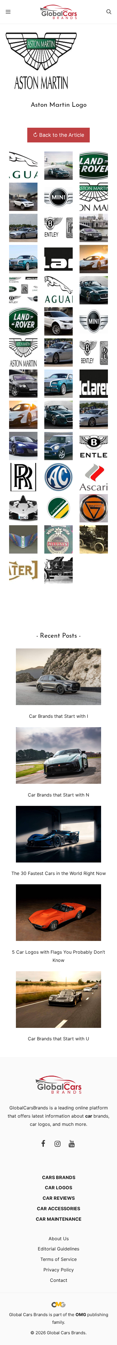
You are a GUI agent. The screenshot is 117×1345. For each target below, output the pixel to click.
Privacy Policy (58, 1270)
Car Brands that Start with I (58, 716)
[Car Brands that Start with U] (58, 1000)
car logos (40, 1124)
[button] (109, 12)
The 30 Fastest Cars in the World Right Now (58, 873)
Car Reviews (59, 1198)
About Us (59, 1238)
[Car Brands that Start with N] (58, 756)
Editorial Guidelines (58, 1249)
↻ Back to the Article (58, 135)
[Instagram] (57, 1144)
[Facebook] (43, 1144)
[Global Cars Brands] (58, 12)
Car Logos (58, 1187)
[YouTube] (71, 1144)
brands (96, 1116)
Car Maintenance (59, 1219)
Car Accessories (58, 1208)
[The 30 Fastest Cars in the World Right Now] (58, 835)
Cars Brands (58, 1177)
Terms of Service (58, 1259)
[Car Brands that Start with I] (58, 678)
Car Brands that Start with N (58, 795)
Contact (58, 1280)
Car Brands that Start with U (58, 1038)
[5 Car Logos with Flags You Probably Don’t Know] (58, 913)
